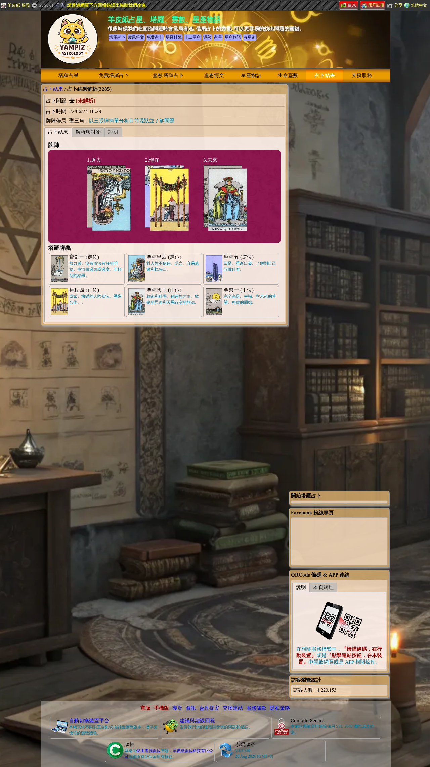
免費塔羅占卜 (114, 75)
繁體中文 (419, 5)
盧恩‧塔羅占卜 (168, 75)
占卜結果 (325, 75)
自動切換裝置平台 (89, 720)
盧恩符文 (214, 75)
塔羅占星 (68, 75)
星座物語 (251, 75)
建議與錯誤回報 (197, 720)
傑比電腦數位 (148, 750)
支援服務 (362, 75)
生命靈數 (288, 75)
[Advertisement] (339, 185)
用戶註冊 (376, 5)
